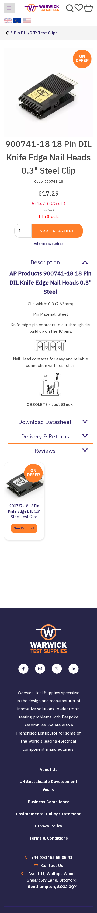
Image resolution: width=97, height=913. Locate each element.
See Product (24, 528)
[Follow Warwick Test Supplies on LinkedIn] (73, 669)
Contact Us (52, 865)
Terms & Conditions (48, 838)
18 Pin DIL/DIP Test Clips (33, 32)
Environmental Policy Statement (48, 813)
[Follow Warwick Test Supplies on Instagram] (40, 669)
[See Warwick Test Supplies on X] (57, 669)
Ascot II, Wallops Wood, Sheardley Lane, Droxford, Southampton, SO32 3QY (52, 880)
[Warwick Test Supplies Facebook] (23, 669)
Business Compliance (49, 801)
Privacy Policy (48, 825)
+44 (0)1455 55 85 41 (51, 857)
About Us (48, 769)
